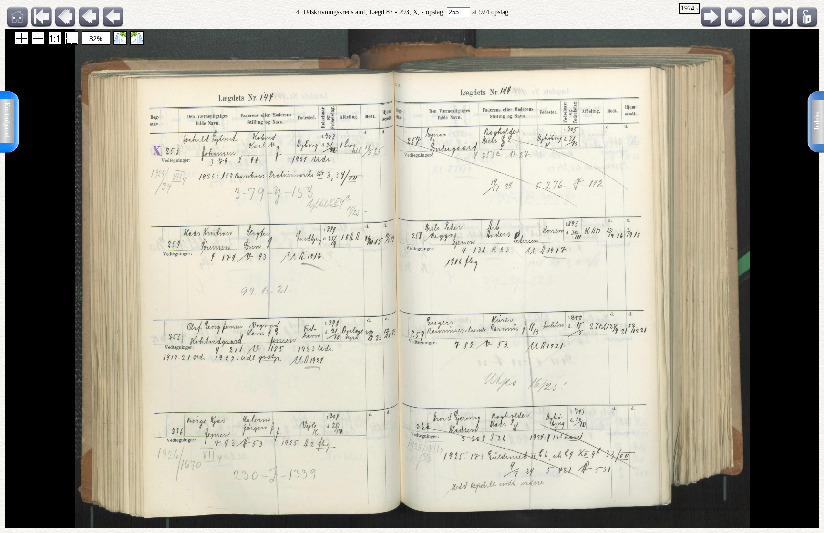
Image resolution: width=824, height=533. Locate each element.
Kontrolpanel (6, 119)
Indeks (817, 121)
